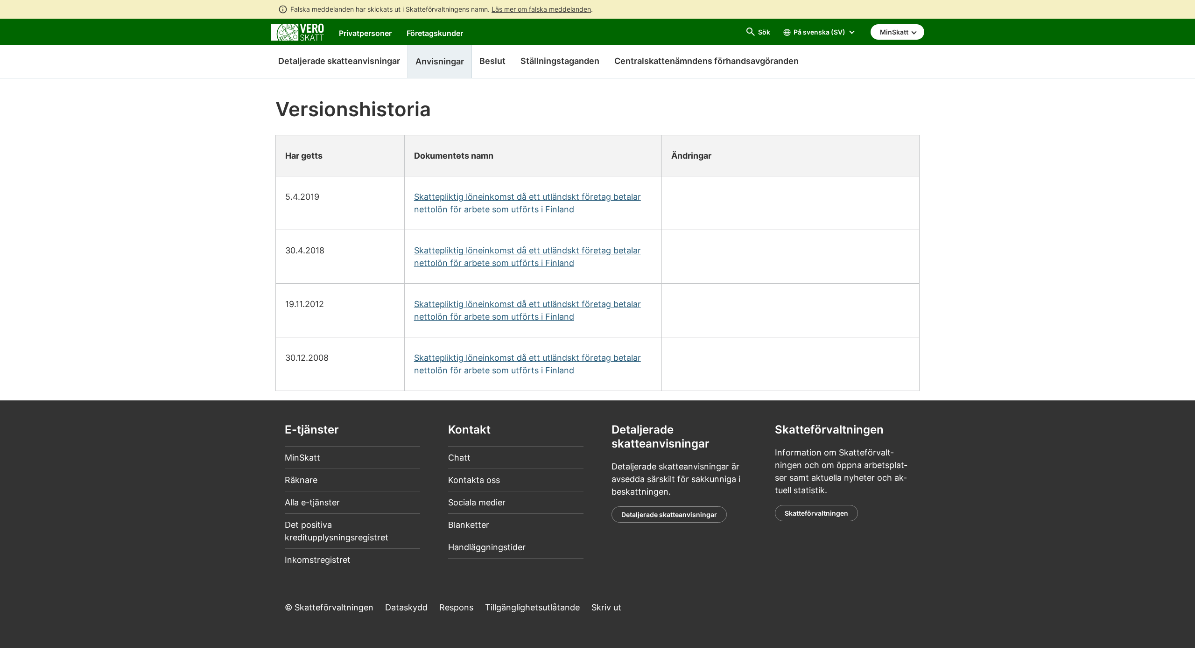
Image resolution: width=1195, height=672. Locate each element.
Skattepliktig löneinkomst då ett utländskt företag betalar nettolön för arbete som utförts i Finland (527, 203)
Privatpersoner (365, 33)
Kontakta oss (474, 480)
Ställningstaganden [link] (559, 61)
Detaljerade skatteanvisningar (339, 61)
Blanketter (468, 525)
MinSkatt (302, 457)
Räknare (301, 480)
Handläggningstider (487, 547)
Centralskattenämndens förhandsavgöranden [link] (706, 61)
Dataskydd (406, 607)
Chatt (459, 457)
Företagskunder (435, 33)
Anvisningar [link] (439, 61)
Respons (456, 607)
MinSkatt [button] (895, 32)
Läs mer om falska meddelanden (541, 9)
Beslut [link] (492, 61)
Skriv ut (606, 607)
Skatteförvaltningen (816, 513)
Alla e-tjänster (312, 502)
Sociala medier (477, 502)
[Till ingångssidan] (297, 31)
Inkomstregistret (318, 560)
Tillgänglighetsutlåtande (532, 607)
